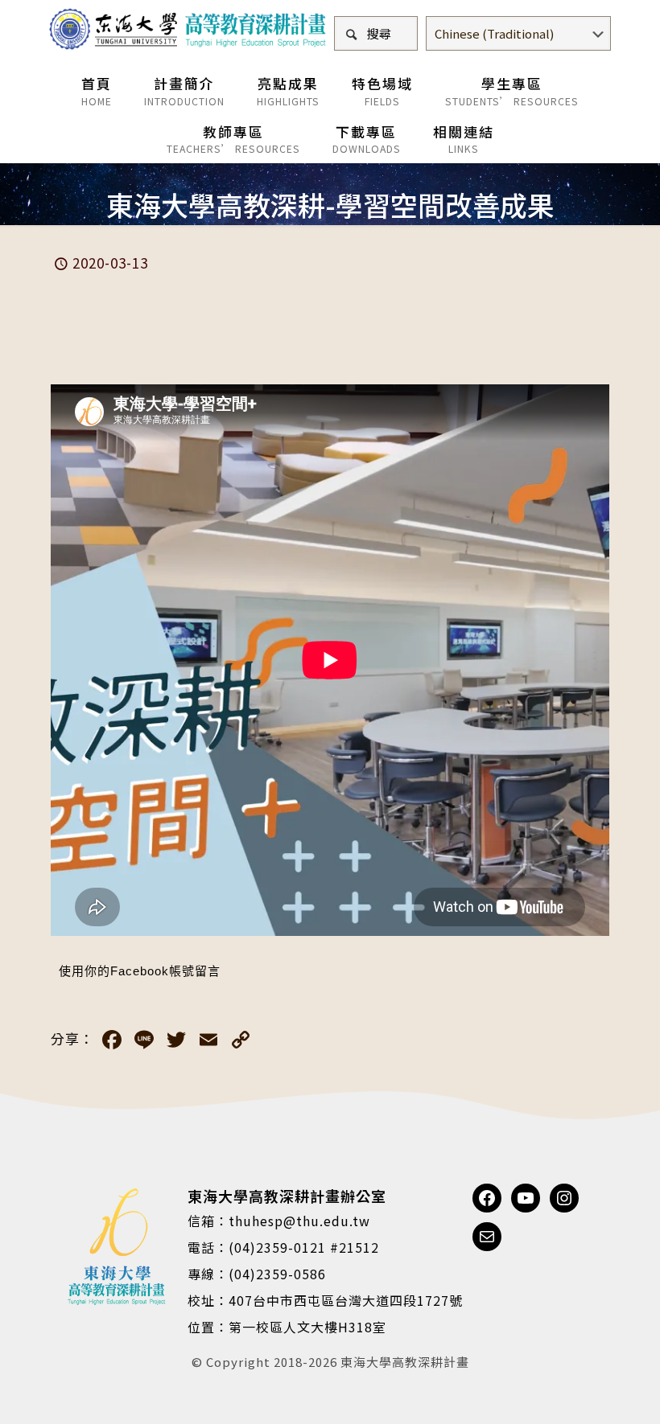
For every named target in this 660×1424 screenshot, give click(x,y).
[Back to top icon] (583, 1391)
